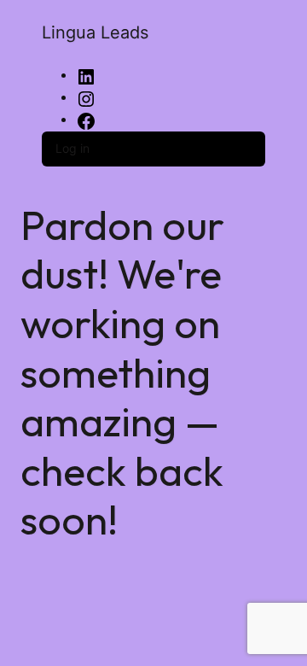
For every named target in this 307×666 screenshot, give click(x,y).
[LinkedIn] (86, 75)
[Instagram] (86, 98)
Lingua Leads (95, 32)
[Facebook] (86, 120)
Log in (72, 148)
